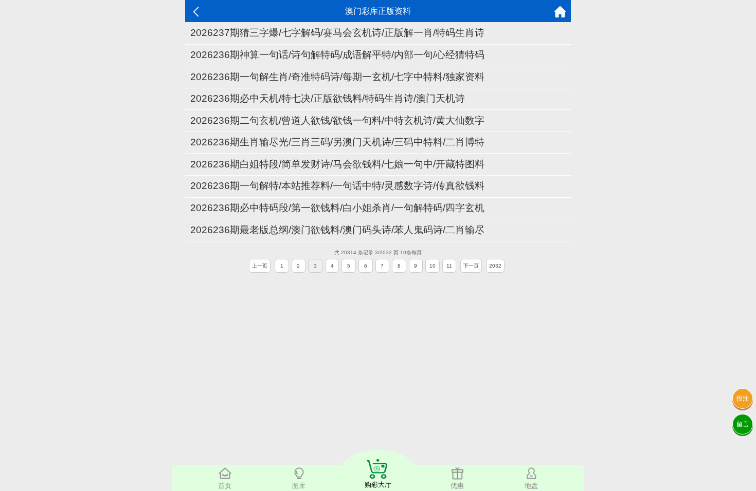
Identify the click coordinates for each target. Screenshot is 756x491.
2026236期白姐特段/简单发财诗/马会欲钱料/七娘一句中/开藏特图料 (337, 164)
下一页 (471, 266)
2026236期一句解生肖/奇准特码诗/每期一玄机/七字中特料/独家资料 (337, 76)
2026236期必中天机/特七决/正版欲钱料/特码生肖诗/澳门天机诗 (327, 98)
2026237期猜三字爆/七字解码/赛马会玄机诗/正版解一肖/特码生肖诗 (337, 32)
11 (449, 266)
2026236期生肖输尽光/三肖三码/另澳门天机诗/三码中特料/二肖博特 (337, 142)
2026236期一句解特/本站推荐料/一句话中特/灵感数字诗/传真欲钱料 (337, 185)
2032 (495, 266)
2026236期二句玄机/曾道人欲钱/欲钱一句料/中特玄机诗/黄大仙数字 (337, 120)
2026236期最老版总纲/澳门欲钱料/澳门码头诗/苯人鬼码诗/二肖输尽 (337, 229)
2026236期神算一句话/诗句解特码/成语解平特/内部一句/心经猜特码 (337, 54)
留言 (742, 424)
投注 (742, 398)
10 (432, 266)
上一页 (259, 266)
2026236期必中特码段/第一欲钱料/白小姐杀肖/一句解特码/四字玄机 (337, 207)
